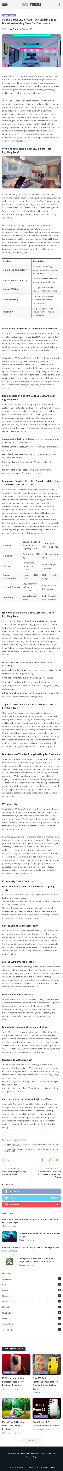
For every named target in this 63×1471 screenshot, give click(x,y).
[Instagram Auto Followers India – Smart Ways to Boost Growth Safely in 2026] (9, 1261)
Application (7, 1279)
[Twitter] (50, 1160)
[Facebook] (42, 1160)
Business (6, 1290)
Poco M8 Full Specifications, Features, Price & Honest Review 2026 (45, 1383)
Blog (4, 1284)
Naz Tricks (13, 29)
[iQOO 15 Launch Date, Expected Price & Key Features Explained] (16, 1364)
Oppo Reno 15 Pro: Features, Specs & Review (46, 1423)
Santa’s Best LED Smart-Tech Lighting (36, 107)
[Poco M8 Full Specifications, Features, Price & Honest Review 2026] (47, 1364)
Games (5, 1301)
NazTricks (6, 1313)
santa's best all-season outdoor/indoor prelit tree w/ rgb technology (31, 1145)
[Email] (57, 1160)
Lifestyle (6, 1307)
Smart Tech (9, 15)
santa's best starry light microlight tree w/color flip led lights (31, 1150)
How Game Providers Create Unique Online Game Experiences (30, 1247)
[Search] (58, 4)
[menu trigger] (6, 4)
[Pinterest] (31, 1204)
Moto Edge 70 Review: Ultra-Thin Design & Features (13, 1425)
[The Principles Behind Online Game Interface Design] (9, 1236)
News (4, 1318)
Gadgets (6, 1296)
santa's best (20, 1140)
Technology (7, 1330)
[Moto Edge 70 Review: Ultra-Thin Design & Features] (16, 1408)
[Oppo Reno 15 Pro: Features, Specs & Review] (47, 1408)
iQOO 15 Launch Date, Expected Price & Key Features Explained (13, 1381)
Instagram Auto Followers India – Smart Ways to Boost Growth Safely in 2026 (37, 1260)
